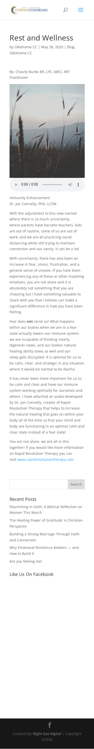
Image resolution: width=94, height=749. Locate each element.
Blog (70, 47)
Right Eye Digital (47, 733)
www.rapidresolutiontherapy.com (45, 459)
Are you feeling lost (26, 561)
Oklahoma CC (26, 47)
